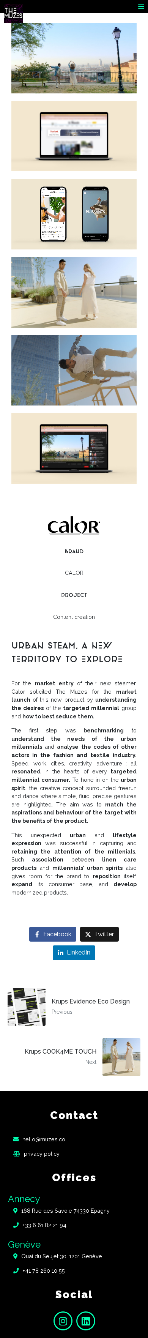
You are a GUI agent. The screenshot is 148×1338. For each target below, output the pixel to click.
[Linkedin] (85, 1320)
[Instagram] (63, 1320)
